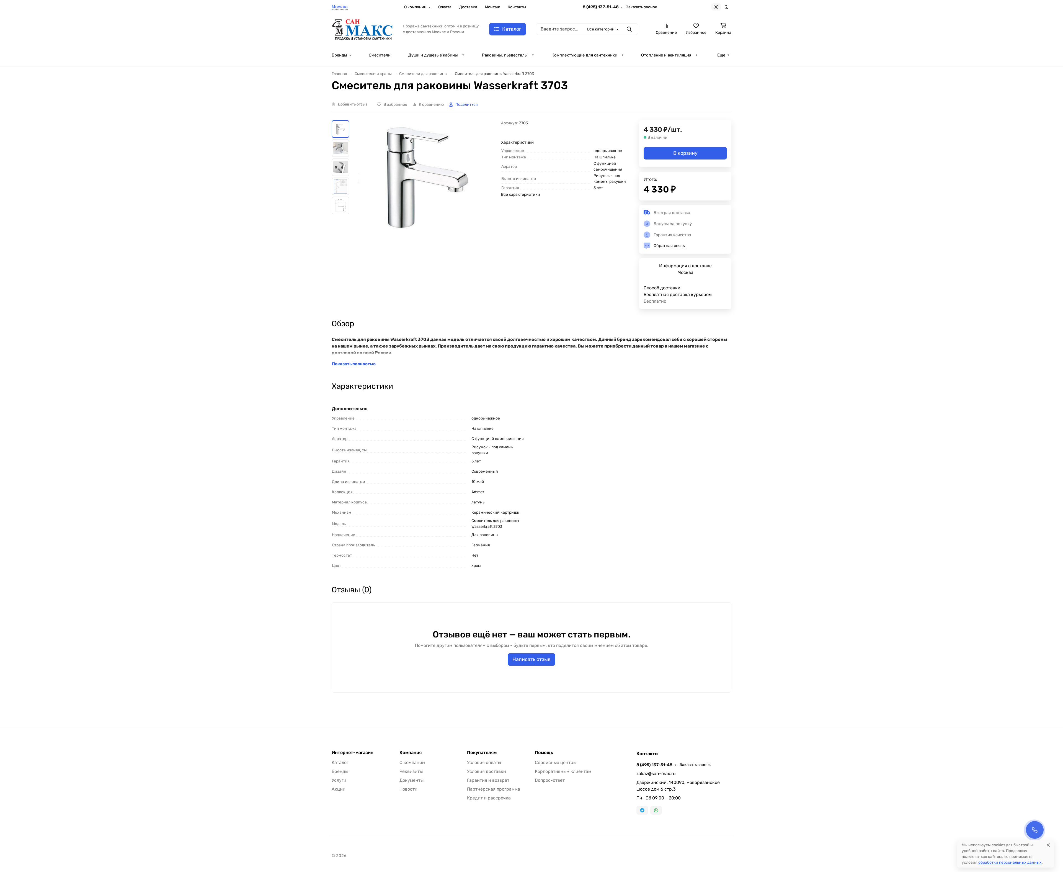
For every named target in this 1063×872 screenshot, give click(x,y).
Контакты (517, 7)
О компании (415, 7)
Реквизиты (411, 771)
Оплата (444, 7)
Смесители (380, 55)
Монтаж (492, 7)
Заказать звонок (641, 7)
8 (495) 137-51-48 (601, 6)
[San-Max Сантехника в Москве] (363, 28)
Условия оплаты (484, 762)
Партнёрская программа (493, 789)
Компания (410, 752)
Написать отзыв (531, 659)
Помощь (544, 752)
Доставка (468, 7)
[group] (426, 201)
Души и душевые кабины (433, 55)
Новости (408, 789)
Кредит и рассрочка (489, 798)
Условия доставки (486, 771)
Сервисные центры (555, 762)
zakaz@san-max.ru (656, 773)
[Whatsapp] (656, 810)
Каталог (340, 762)
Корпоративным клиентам (563, 771)
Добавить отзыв (353, 104)
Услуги (339, 780)
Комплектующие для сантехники (584, 55)
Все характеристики (520, 194)
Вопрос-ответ (550, 780)
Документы (411, 780)
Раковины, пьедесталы (505, 55)
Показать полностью (354, 363)
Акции (338, 789)
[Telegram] (642, 810)
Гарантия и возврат (488, 780)
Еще (721, 55)
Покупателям (482, 752)
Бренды (339, 55)
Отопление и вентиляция (666, 55)
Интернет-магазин (352, 752)
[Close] (1048, 845)
